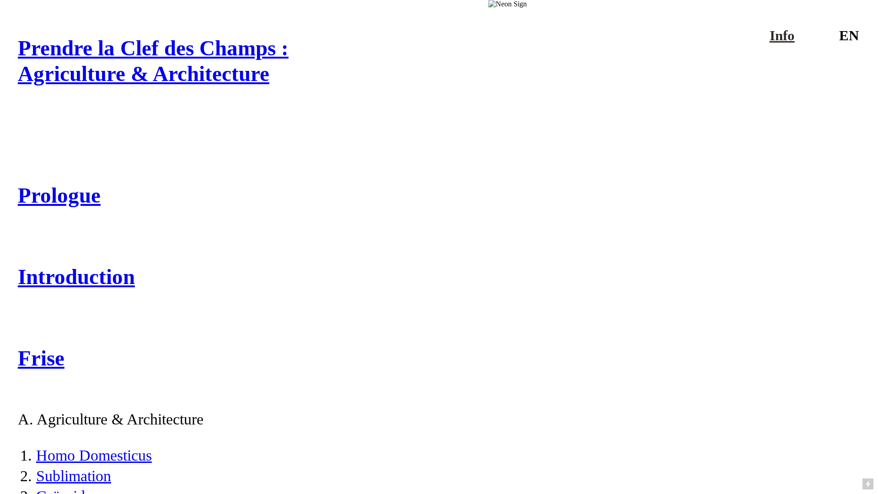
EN (849, 35)
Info (782, 35)
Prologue (59, 195)
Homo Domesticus (94, 455)
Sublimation (73, 475)
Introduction (76, 277)
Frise (41, 358)
